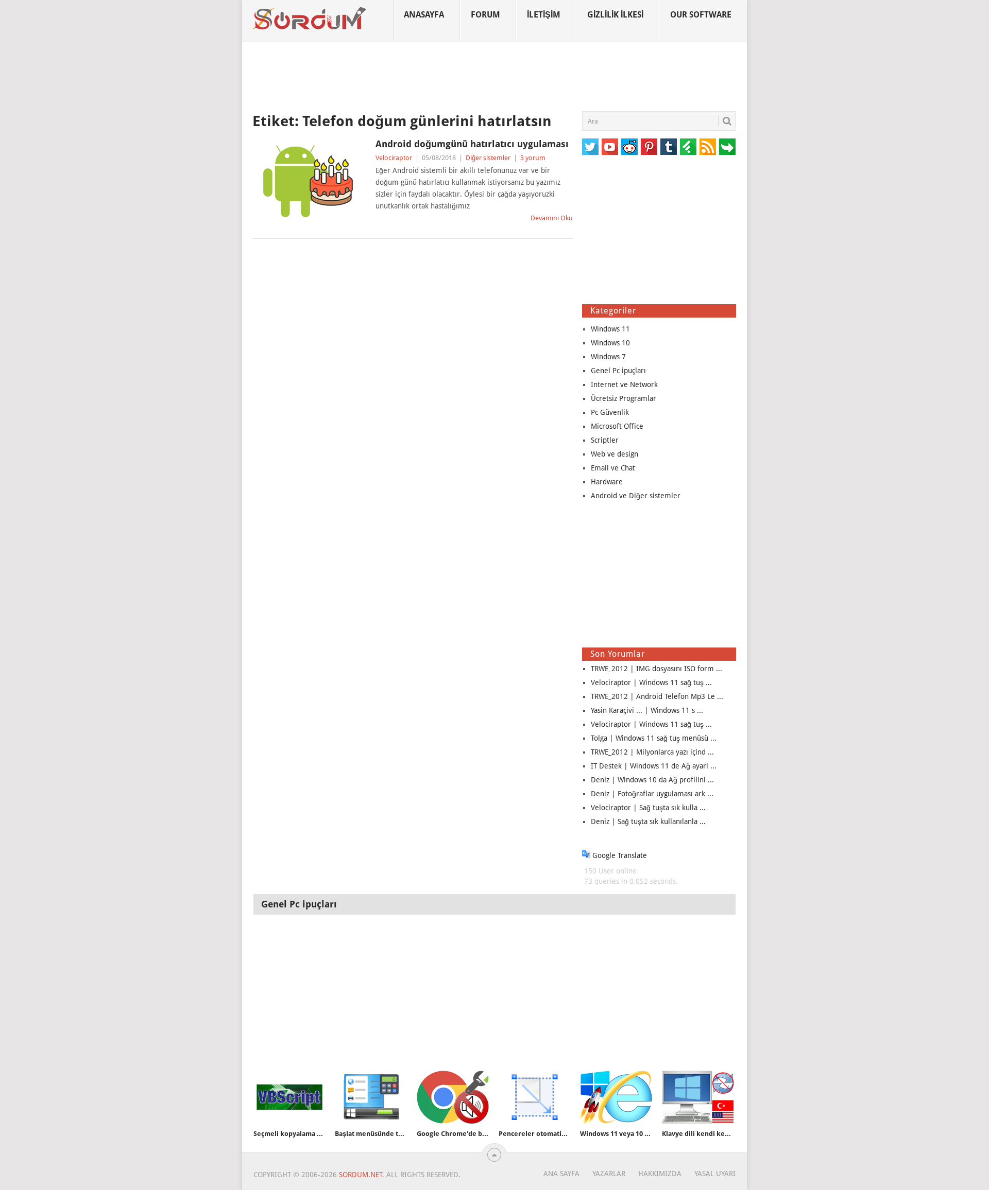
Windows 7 (608, 357)
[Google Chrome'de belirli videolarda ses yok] (453, 1097)
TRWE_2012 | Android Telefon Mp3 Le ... (657, 696)
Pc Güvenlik (610, 412)
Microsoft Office (617, 426)
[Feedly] (688, 146)
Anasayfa (424, 15)
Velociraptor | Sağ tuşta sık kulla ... (648, 807)
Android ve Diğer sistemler (635, 496)
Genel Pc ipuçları (618, 370)
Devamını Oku (552, 218)
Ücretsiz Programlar (623, 398)
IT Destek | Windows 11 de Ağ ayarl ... (654, 766)
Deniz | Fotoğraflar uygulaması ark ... (652, 794)
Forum (485, 15)
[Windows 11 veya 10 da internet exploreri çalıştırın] (616, 1097)
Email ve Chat (613, 468)
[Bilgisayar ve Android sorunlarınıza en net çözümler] (310, 18)
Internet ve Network (624, 384)
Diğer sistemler (488, 158)
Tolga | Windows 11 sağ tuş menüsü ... (654, 738)
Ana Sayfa (561, 1173)
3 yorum (532, 158)
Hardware (607, 482)
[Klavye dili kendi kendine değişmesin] (698, 1097)
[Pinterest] (649, 146)
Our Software (700, 15)
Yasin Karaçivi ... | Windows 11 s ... (647, 710)
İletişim (543, 15)
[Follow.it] (727, 146)
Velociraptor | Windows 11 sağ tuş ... (651, 682)
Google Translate (618, 855)
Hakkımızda (659, 1173)
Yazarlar (608, 1173)
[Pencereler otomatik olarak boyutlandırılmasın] (535, 1097)
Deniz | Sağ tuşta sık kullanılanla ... (648, 821)
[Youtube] (610, 146)
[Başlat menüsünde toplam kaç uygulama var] (371, 1097)
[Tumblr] (668, 146)
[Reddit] (629, 146)
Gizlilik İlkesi (615, 15)
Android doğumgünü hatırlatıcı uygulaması (472, 143)
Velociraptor (394, 158)
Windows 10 (610, 343)
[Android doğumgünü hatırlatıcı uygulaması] (309, 181)
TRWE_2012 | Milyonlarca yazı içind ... (652, 752)
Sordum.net (360, 1174)
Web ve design (614, 454)
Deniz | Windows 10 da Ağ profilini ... (652, 780)
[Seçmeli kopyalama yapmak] (289, 1097)
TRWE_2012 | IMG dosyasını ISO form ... (656, 668)
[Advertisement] (494, 77)
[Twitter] (590, 146)
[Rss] (708, 146)
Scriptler (605, 440)
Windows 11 (610, 329)
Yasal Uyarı (715, 1173)
